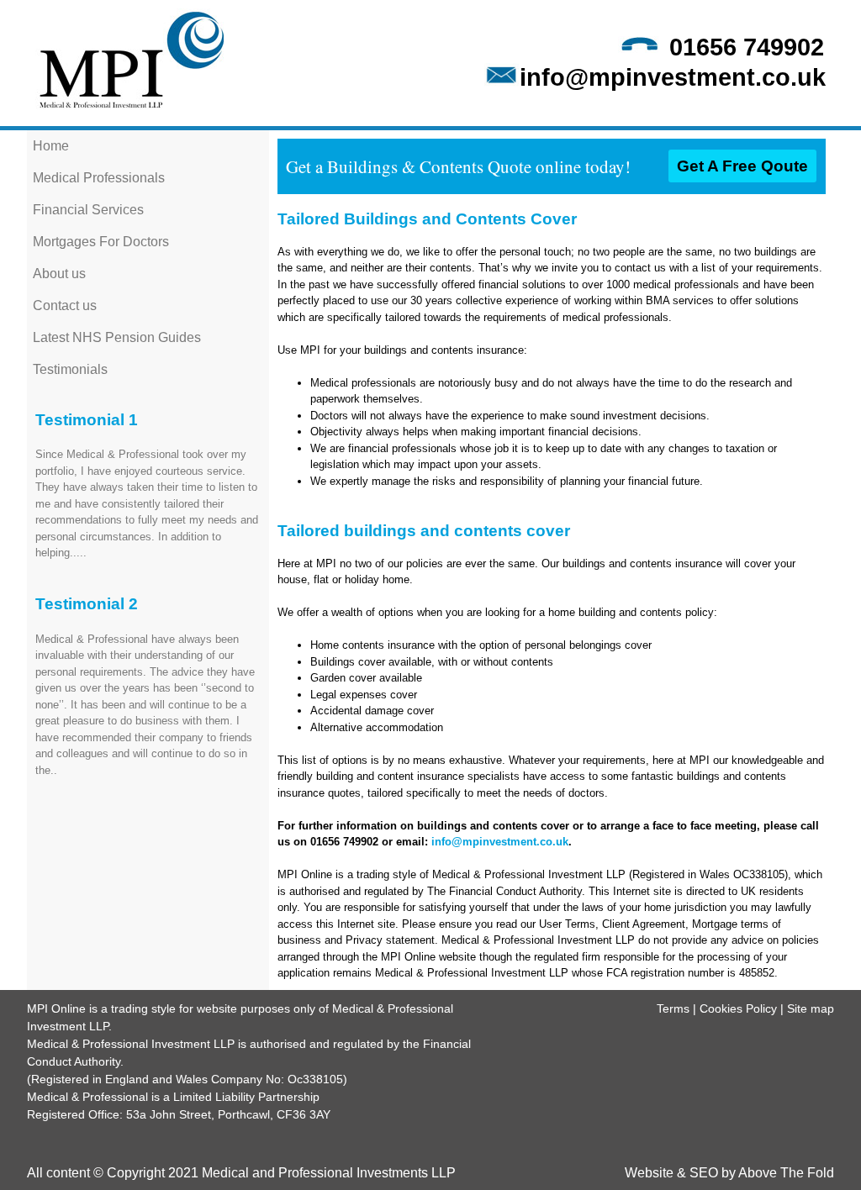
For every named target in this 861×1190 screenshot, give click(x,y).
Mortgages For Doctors (101, 241)
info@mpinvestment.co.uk (673, 77)
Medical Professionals (99, 178)
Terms (673, 1008)
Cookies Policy (738, 1008)
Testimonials (70, 369)
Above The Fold (786, 1173)
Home (51, 146)
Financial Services (88, 210)
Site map (810, 1008)
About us (59, 273)
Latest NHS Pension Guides (117, 337)
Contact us (65, 305)
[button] (742, 166)
